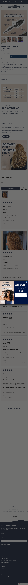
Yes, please (21, 296)
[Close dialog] (26, 282)
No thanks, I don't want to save (21, 298)
